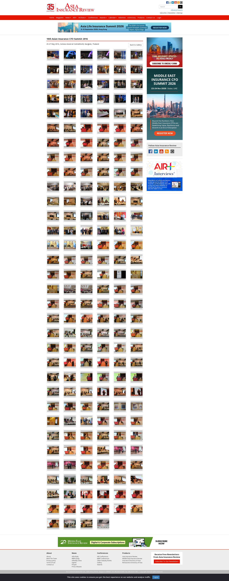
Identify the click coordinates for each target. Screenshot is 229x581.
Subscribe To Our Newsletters (166, 561)
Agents (74, 563)
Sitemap (179, 13)
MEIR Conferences (103, 559)
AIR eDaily (75, 557)
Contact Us (150, 17)
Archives (81, 17)
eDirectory (132, 17)
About (49, 557)
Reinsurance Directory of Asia (132, 563)
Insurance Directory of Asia (131, 561)
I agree (156, 577)
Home (51, 17)
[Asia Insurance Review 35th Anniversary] (70, 7)
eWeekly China (77, 561)
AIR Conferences (102, 557)
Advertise (122, 17)
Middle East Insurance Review (132, 559)
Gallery (99, 563)
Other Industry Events (104, 561)
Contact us (50, 565)
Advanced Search (176, 10)
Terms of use (51, 563)
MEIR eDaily (75, 559)
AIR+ (75, 17)
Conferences (93, 17)
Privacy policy (51, 561)
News (67, 17)
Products (141, 17)
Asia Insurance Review (129, 557)
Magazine (59, 17)
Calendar (112, 17)
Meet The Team (52, 559)
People (74, 565)
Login (159, 17)
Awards (102, 17)
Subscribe (163, 13)
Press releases (77, 567)
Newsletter (171, 13)
